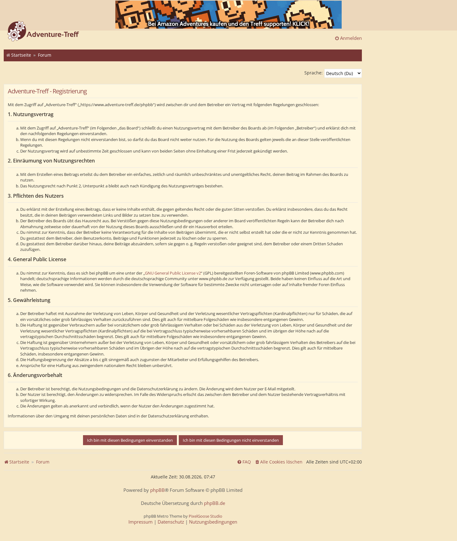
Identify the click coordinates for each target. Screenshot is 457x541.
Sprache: (313, 73)
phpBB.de (214, 503)
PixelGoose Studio (205, 516)
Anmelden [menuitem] (351, 38)
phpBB (157, 490)
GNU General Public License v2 (173, 273)
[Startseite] (43, 32)
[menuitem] (278, 462)
